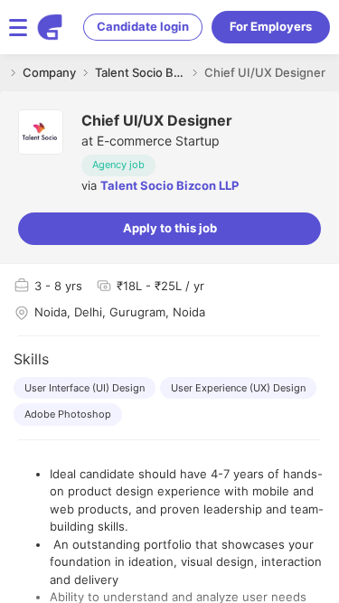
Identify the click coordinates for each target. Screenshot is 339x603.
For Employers (271, 26)
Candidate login (143, 26)
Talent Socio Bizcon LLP (169, 185)
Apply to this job (170, 228)
